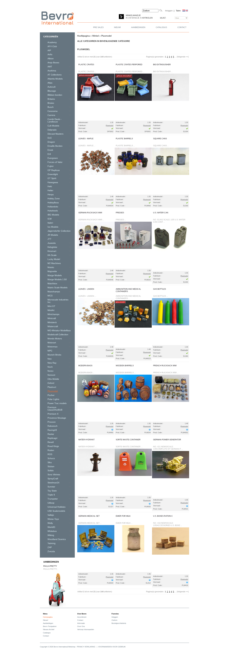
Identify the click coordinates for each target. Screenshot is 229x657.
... (175, 57)
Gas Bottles (159, 289)
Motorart (52, 342)
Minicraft (52, 318)
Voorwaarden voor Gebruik (112, 647)
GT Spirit (52, 178)
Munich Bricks (54, 354)
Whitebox (52, 531)
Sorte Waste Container (128, 440)
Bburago (52, 91)
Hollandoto (53, 206)
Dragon (51, 142)
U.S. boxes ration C (163, 516)
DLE (50, 138)
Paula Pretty (50, 566)
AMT (50, 66)
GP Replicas (54, 170)
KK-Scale (52, 255)
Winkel (95, 36)
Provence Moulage (57, 418)
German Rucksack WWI (90, 213)
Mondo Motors (55, 338)
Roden (51, 450)
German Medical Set (89, 516)
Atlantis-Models (55, 78)
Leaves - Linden (86, 289)
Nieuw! (45, 620)
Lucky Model (54, 259)
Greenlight (53, 174)
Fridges (120, 213)
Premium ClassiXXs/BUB (55, 408)
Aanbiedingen (51, 562)
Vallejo (51, 515)
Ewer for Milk (123, 516)
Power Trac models (57, 403)
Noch (50, 367)
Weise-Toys (53, 519)
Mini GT (51, 306)
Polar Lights (53, 399)
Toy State (52, 490)
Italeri (50, 223)
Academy (52, 42)
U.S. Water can (160, 213)
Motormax (52, 346)
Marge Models (55, 275)
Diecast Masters (55, 134)
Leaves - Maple (85, 139)
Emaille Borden (55, 146)
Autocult (51, 87)
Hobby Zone (54, 198)
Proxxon (52, 422)
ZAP (50, 547)
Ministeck (52, 322)
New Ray (52, 363)
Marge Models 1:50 (57, 279)
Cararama (52, 111)
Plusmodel (106, 36)
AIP (49, 50)
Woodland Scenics (57, 539)
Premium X (53, 414)
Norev (50, 371)
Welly (50, 523)
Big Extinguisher (162, 64)
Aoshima (52, 70)
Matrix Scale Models (57, 287)
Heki (50, 186)
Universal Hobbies (56, 507)
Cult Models (53, 125)
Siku (50, 462)
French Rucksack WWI (165, 366)
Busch (51, 107)
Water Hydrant (86, 440)
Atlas (50, 83)
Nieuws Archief (48, 629)
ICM (50, 218)
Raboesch (52, 426)
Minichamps (53, 314)
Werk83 (51, 527)
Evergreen (53, 158)
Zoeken (114, 620)
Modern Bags (85, 366)
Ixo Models (53, 227)
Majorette (52, 271)
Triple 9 (51, 494)
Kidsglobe (52, 247)
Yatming (51, 543)
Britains (51, 99)
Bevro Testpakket (49, 626)
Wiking (51, 535)
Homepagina (47, 617)
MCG (50, 295)
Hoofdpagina (83, 36)
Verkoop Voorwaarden (85, 629)
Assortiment (81, 617)
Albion (51, 58)
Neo (50, 359)
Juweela (52, 243)
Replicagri (52, 438)
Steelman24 (53, 482)
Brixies (51, 103)
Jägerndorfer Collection (59, 231)
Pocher (51, 395)
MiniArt (51, 310)
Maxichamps (54, 291)
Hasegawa (53, 182)
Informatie (81, 623)
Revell (51, 442)
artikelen (146, 18)
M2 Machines (54, 263)
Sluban (51, 466)
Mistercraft (53, 326)
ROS (50, 454)
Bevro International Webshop (64, 647)
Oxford (51, 383)
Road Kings (53, 446)
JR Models (53, 235)
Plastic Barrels (124, 139)
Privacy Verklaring (86, 647)
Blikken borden (55, 95)
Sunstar (51, 486)
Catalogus (47, 633)
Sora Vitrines (54, 474)
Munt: (163, 18)
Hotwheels (53, 210)
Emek (50, 150)
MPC (50, 350)
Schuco (51, 458)
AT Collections (55, 74)
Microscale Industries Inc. (58, 300)
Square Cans (160, 139)
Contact (46, 636)
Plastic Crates (86, 64)
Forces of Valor (55, 162)
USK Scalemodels (56, 511)
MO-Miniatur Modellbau (59, 330)
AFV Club (52, 46)
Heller (50, 190)
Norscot (51, 375)
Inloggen (115, 617)
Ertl (49, 154)
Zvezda (51, 551)
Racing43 (52, 430)
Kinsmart (52, 251)
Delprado (52, 130)
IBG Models (53, 214)
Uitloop (51, 503)
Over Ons (81, 626)
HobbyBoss (53, 202)
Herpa (51, 194)
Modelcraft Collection (58, 334)
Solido (51, 470)
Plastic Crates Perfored (129, 64)
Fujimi (50, 166)
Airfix (50, 54)
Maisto (51, 267)
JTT (49, 239)
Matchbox (52, 283)
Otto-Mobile (53, 379)
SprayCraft (53, 478)
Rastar (51, 434)
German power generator (167, 440)
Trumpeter (53, 499)
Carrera (51, 115)
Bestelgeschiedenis (119, 623)
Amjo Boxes (53, 62)
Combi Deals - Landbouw (55, 120)
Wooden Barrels (125, 366)
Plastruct (52, 387)
